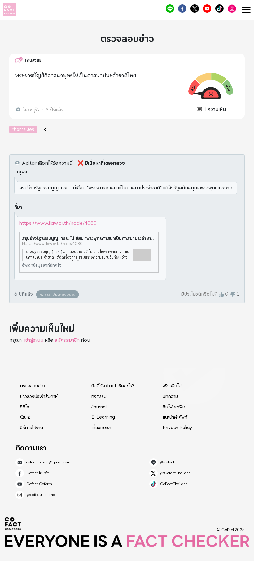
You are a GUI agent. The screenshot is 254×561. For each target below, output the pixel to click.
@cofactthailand (231, 8)
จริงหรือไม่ (172, 385)
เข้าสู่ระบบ (33, 340)
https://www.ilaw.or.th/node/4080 (58, 223)
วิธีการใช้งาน (31, 427)
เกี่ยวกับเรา (101, 427)
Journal (99, 407)
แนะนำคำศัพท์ (175, 417)
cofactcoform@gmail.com (48, 462)
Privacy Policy (177, 427)
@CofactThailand (194, 8)
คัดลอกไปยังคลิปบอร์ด (57, 294)
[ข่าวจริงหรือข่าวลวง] (9, 9)
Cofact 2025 (13, 523)
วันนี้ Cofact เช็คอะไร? (112, 385)
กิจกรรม (99, 396)
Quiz (25, 417)
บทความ (170, 396)
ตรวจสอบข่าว (32, 385)
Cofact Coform (207, 8)
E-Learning (103, 417)
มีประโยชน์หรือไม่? (199, 294)
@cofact (169, 8)
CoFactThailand (219, 8)
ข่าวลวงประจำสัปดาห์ (39, 396)
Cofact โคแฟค (182, 8)
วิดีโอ (24, 407)
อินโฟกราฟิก (174, 407)
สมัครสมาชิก (67, 340)
